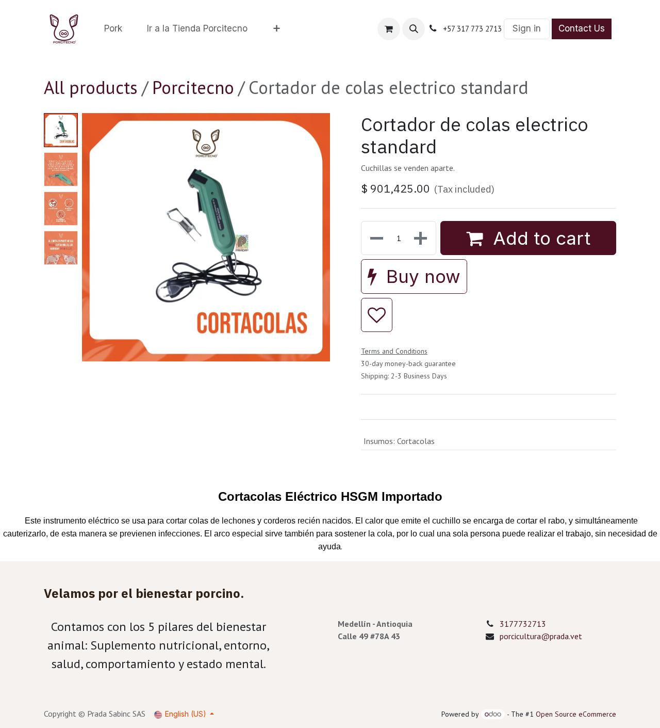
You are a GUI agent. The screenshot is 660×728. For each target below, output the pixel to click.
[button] (413, 29)
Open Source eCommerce (576, 714)
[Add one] (421, 238)
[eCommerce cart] (388, 29)
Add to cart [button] (539, 238)
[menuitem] (113, 29)
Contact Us (581, 28)
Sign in (527, 28)
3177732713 (523, 624)
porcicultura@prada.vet (541, 636)
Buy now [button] (420, 276)
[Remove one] (375, 238)
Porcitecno (193, 87)
